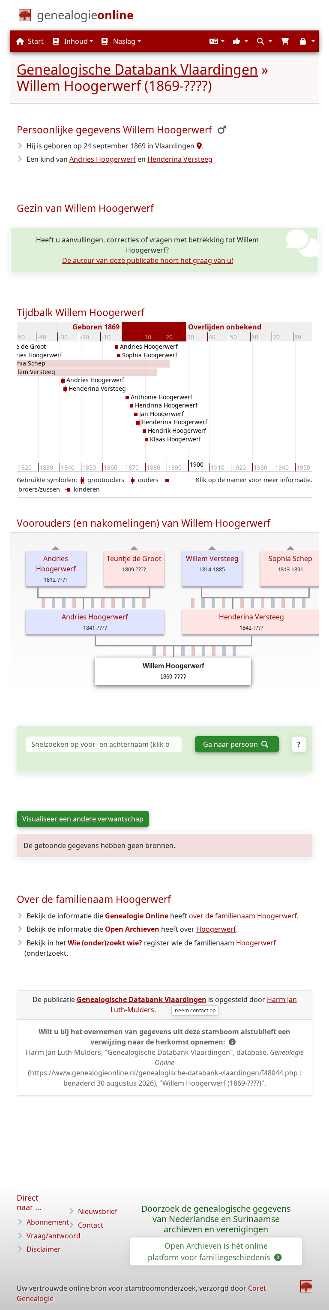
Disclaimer (44, 1249)
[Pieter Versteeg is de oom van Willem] (273, 603)
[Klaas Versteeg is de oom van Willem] (293, 603)
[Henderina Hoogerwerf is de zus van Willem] (213, 651)
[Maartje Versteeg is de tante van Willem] (262, 603)
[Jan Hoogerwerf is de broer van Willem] (203, 651)
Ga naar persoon (231, 744)
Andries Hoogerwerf (102, 159)
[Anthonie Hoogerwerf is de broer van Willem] (183, 651)
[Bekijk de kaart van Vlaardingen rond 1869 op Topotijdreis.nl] (198, 146)
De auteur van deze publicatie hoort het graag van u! (147, 260)
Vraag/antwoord (54, 1236)
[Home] (306, 1286)
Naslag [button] (123, 41)
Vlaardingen (174, 146)
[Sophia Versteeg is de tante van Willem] (242, 603)
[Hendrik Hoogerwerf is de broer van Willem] (224, 651)
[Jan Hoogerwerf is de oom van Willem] (64, 603)
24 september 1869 (115, 146)
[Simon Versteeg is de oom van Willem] (252, 603)
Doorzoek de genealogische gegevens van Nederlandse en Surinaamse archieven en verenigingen (215, 1219)
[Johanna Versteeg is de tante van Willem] (223, 603)
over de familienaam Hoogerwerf (243, 916)
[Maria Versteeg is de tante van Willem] (283, 603)
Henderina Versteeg (179, 159)
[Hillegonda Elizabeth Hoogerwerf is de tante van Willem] (144, 603)
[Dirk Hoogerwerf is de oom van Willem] (92, 603)
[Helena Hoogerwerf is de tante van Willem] (113, 603)
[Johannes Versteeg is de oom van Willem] (303, 603)
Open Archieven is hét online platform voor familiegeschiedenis (210, 1251)
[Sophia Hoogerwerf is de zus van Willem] (164, 651)
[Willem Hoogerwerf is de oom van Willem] (133, 603)
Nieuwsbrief (97, 1211)
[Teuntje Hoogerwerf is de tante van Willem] (103, 603)
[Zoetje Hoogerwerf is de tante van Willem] (74, 603)
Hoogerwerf (216, 929)
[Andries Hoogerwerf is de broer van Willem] (154, 651)
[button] (216, 41)
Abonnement (48, 1222)
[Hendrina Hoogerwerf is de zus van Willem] (193, 651)
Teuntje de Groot (134, 558)
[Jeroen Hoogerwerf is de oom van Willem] (53, 603)
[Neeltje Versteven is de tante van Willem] (192, 603)
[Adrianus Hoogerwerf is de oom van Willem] (123, 603)
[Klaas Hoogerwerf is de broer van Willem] (234, 651)
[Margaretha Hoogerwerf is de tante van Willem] (43, 603)
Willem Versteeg (212, 558)
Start (35, 41)
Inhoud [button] (75, 41)
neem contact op (195, 1010)
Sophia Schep (290, 558)
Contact (90, 1225)
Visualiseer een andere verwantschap (83, 819)
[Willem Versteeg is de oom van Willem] (203, 603)
